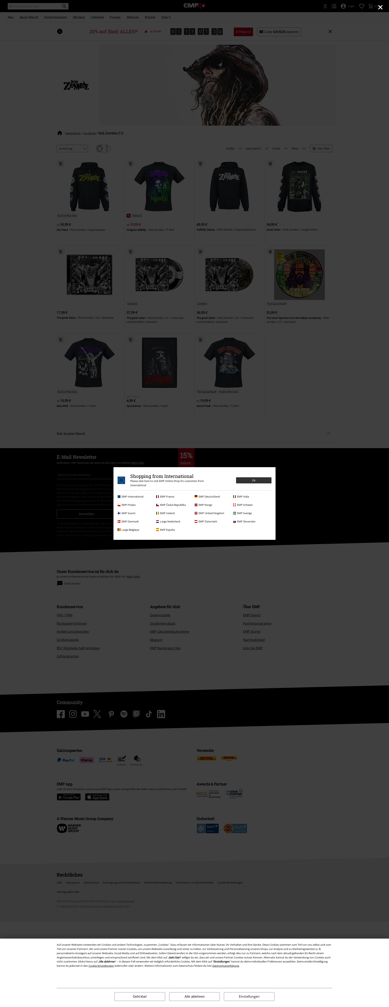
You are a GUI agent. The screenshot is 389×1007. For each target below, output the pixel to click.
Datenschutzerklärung (225, 966)
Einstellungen (249, 996)
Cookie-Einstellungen (101, 966)
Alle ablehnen (195, 996)
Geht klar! (140, 996)
